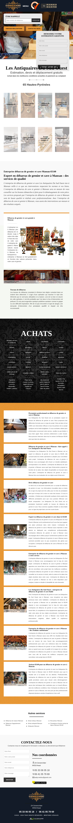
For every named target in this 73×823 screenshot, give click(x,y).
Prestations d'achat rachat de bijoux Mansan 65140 (59, 724)
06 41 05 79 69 (52, 7)
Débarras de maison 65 (45, 104)
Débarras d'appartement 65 (11, 138)
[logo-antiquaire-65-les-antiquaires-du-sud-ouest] (13, 6)
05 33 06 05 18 (52, 5)
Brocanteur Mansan (56, 721)
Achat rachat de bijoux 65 (28, 104)
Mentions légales (51, 815)
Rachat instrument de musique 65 (45, 138)
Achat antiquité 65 (28, 138)
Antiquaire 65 (10, 104)
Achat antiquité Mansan (35, 723)
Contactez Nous (34, 28)
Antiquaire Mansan (33, 726)
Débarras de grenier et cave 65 (62, 104)
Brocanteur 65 (62, 138)
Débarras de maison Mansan (14, 721)
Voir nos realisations (14, 28)
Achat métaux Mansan (34, 721)
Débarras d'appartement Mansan (13, 724)
